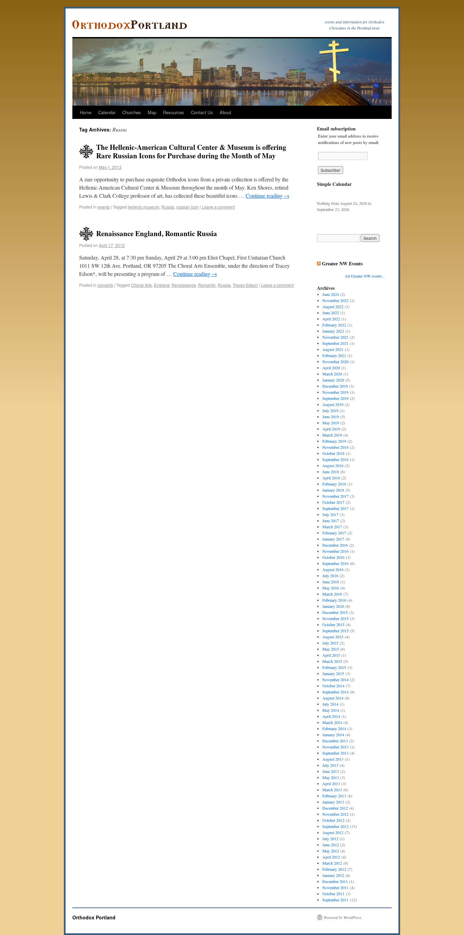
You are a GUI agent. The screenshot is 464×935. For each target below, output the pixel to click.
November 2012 (335, 814)
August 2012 (332, 832)
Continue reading (267, 195)
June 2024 (330, 294)
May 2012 (330, 850)
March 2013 (332, 789)
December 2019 (335, 386)
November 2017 (335, 496)
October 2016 (333, 557)
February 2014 (334, 728)
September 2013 (335, 753)
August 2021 (332, 349)
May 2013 (330, 777)
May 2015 (330, 649)
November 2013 (335, 746)
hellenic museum (143, 207)
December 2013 (335, 740)
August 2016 (332, 569)
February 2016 (334, 600)
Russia (167, 207)
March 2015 (332, 661)
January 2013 (333, 802)
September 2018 (335, 459)
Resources (173, 112)
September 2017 (335, 508)
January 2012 (333, 875)
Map (152, 112)
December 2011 (335, 881)
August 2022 (332, 306)
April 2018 (331, 477)
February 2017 (334, 532)
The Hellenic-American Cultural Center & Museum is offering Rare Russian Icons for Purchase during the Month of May (191, 151)
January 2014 (333, 734)
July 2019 (330, 410)
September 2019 (335, 398)
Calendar (106, 112)
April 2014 (331, 716)
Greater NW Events (342, 263)
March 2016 (332, 594)
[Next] (378, 193)
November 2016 (335, 551)
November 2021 (335, 337)
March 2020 (332, 373)
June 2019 (330, 416)
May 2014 (330, 710)
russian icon (187, 207)
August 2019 (332, 404)
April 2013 (331, 783)
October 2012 (333, 820)
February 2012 (334, 869)
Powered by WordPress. (343, 917)
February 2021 (334, 355)
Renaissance (184, 285)
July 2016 (330, 575)
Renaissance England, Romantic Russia (156, 233)
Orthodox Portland (93, 917)
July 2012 (330, 838)
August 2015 (332, 636)
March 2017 (332, 526)
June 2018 (330, 471)
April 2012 (331, 857)
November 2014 (335, 679)
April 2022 (331, 318)
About (225, 112)
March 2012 (332, 863)
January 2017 (333, 539)
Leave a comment (218, 207)
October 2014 (333, 685)
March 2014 (332, 722)
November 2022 (335, 300)
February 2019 (334, 441)
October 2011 (333, 893)
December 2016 (335, 545)
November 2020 (335, 361)
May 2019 (330, 422)
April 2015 (331, 655)
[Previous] (324, 193)
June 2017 (330, 520)
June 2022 (330, 312)
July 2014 (330, 704)
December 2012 (335, 808)
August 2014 (332, 698)
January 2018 (333, 490)
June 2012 (330, 844)
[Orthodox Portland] (131, 25)
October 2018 (333, 453)
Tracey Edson (245, 285)
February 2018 (334, 484)
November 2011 (335, 887)
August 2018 (332, 465)
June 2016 (330, 581)
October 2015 (333, 624)
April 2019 (331, 428)
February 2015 (334, 667)
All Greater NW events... (365, 276)
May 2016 (330, 587)
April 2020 (331, 367)
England (161, 285)
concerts (105, 285)
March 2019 (332, 435)
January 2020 (333, 380)
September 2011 (335, 899)
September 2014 (335, 691)
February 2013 (334, 795)
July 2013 (330, 765)
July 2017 (330, 514)
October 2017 (333, 502)
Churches (131, 112)
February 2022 (334, 325)
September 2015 (335, 630)
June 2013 (330, 771)
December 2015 (335, 612)
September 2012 (335, 826)
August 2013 (332, 759)
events (103, 207)
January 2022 (333, 331)
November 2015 (335, 618)
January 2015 (333, 673)
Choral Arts (141, 285)
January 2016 (333, 606)
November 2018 (335, 447)
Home (85, 112)
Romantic (207, 285)
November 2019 (335, 392)
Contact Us (202, 112)
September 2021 (335, 343)
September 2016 (335, 563)
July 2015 (330, 643)
